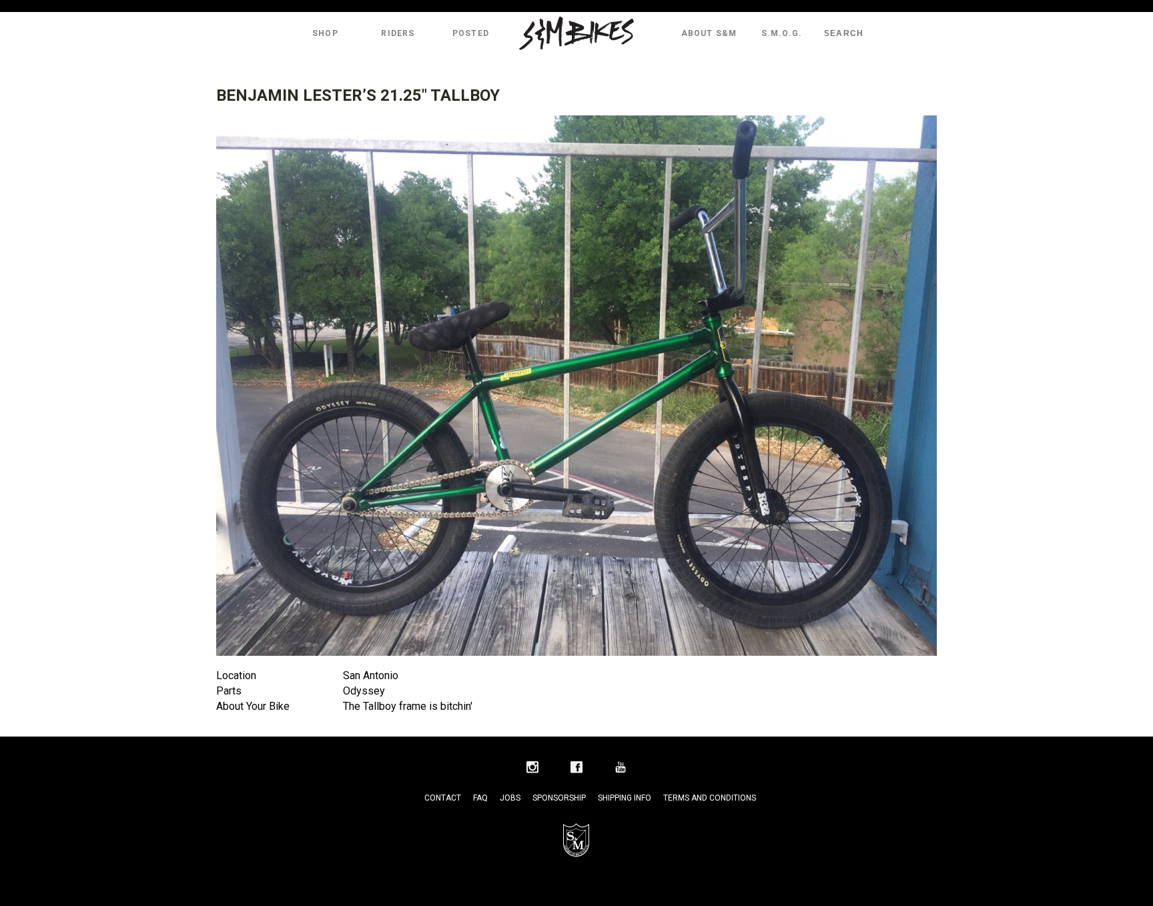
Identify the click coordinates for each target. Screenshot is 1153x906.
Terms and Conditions (709, 798)
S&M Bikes (576, 33)
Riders (397, 33)
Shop (325, 33)
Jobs (510, 798)
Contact (442, 798)
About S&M (709, 33)
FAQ (480, 798)
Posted (470, 33)
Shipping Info (624, 798)
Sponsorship (559, 798)
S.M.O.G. (782, 33)
